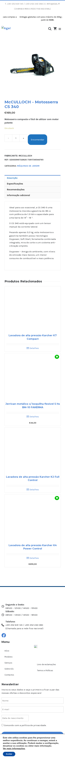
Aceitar (9, 754)
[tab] (32, 178)
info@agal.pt (53, 4)
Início (7, 651)
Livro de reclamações (46, 664)
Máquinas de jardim (28, 166)
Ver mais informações (14, 748)
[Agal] (6, 29)
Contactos (9, 675)
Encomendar (37, 139)
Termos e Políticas (45, 670)
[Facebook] (4, 635)
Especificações (15, 183)
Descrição (12, 178)
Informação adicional (18, 195)
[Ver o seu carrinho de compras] (55, 29)
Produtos (9, 657)
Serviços (8, 663)
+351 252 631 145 (15, 4)
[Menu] (61, 29)
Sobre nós (9, 669)
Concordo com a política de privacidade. (25, 725)
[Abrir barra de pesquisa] (50, 29)
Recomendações (15, 189)
